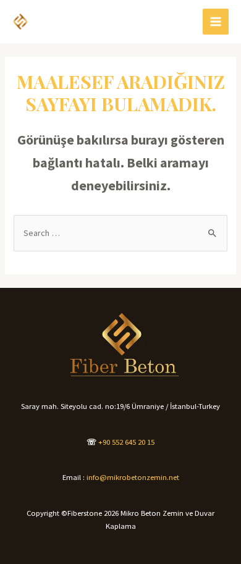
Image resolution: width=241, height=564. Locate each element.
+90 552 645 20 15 (126, 442)
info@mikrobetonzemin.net (133, 477)
